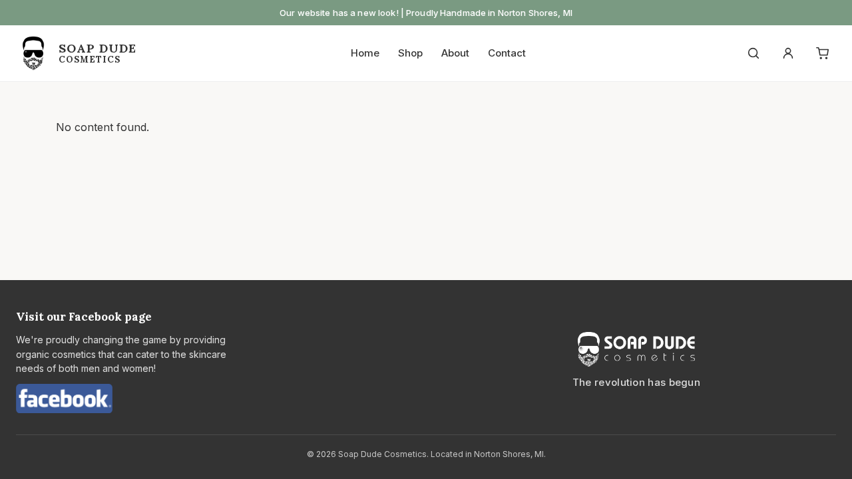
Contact (507, 53)
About (455, 53)
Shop (410, 53)
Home (365, 53)
